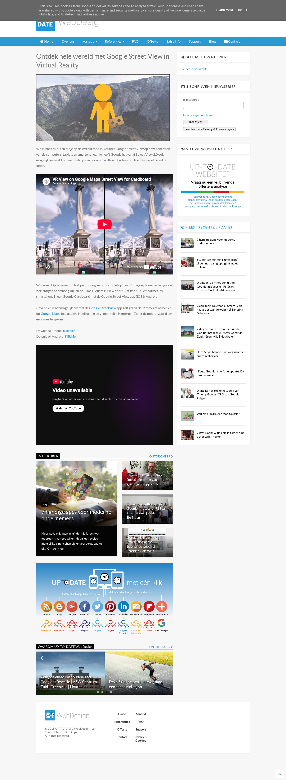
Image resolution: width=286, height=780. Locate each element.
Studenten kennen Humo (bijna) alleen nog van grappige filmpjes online (144, 479)
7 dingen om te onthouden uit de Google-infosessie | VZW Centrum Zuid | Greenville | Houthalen (219, 332)
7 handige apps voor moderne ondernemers (76, 515)
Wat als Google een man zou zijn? (218, 413)
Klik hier (69, 331)
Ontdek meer (56, 548)
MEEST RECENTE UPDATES (208, 227)
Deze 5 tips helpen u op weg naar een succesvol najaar (67, 684)
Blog (212, 41)
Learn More (225, 10)
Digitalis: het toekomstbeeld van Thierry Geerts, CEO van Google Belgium (218, 394)
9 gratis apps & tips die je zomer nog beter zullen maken (220, 434)
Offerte (152, 41)
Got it (243, 10)
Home (48, 41)
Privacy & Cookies (141, 738)
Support (195, 41)
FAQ (135, 41)
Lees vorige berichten (197, 115)
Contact (234, 41)
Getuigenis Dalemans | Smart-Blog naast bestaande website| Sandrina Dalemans (220, 309)
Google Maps (50, 313)
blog (45, 504)
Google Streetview (102, 308)
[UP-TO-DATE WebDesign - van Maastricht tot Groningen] (70, 31)
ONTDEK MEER (160, 456)
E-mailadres (191, 99)
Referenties (113, 41)
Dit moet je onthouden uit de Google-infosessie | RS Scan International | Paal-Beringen (216, 286)
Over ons (68, 41)
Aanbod (88, 41)
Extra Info (173, 41)
